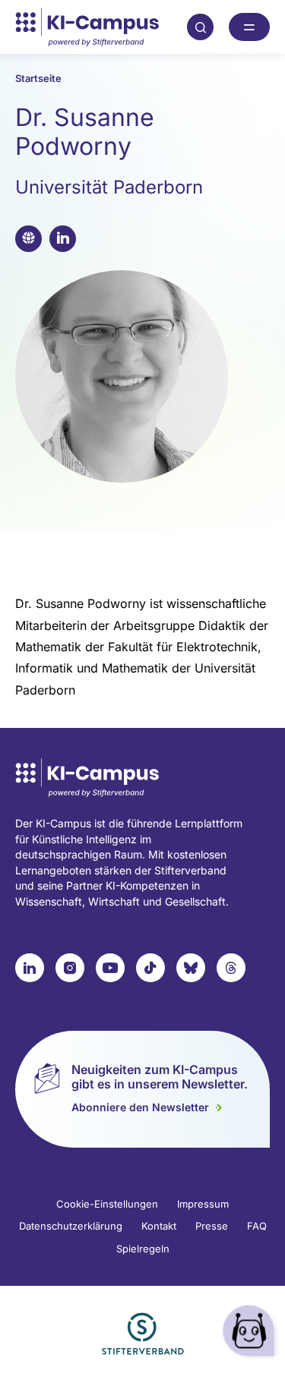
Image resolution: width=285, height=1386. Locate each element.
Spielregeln (142, 1249)
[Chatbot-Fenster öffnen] (250, 1333)
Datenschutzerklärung (70, 1226)
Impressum (203, 1204)
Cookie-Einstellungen (107, 1204)
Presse (211, 1226)
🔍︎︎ (200, 26)
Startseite (38, 78)
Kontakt (158, 1226)
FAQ (257, 1226)
